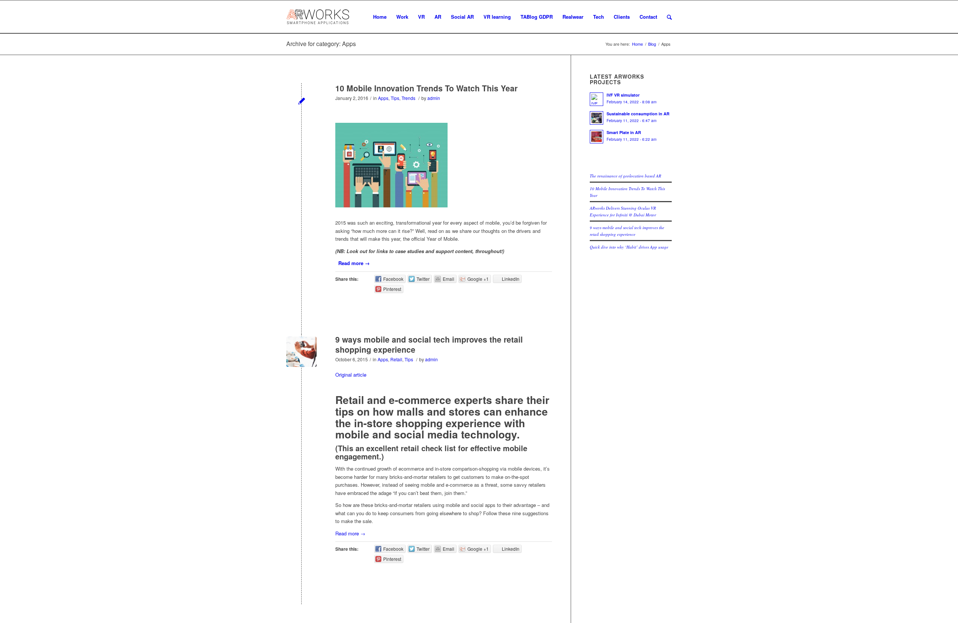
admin (433, 98)
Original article (350, 374)
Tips (395, 98)
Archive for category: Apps (321, 43)
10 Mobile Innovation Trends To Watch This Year (426, 88)
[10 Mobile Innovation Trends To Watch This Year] (301, 100)
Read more (354, 263)
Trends (408, 98)
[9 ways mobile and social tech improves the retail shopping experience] (301, 352)
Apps (383, 98)
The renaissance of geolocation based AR (625, 176)
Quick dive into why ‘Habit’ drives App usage (629, 247)
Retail (396, 359)
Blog (652, 44)
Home (637, 44)
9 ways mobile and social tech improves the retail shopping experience (429, 344)
